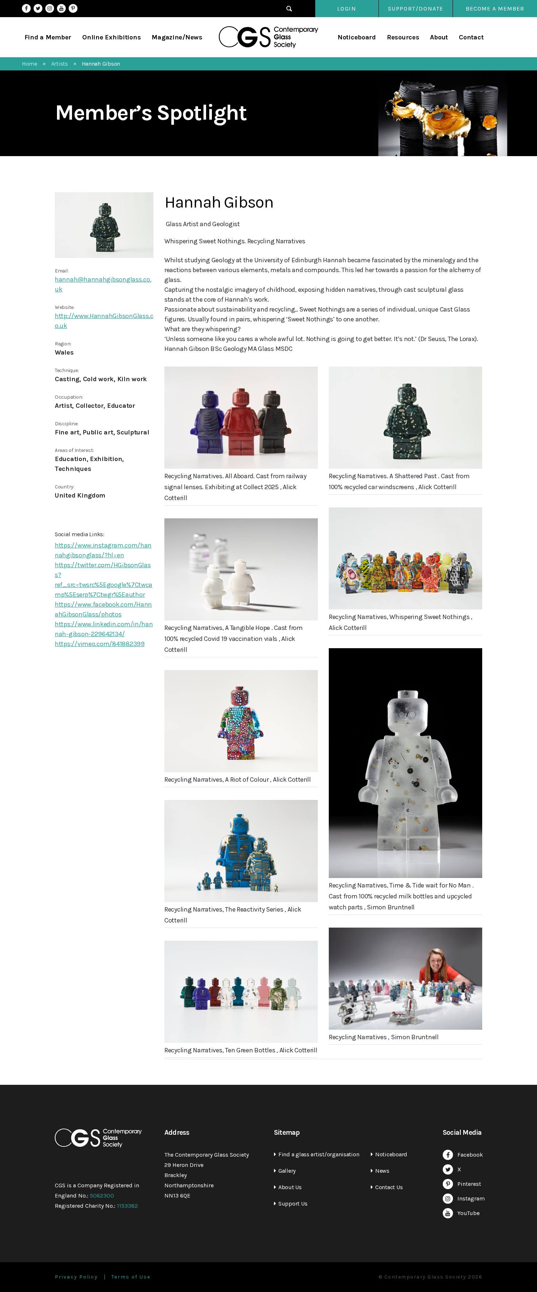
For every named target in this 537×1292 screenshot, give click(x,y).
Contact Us (389, 1187)
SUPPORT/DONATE (415, 8)
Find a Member (48, 37)
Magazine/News (177, 37)
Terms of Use (131, 1277)
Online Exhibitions (111, 37)
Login (347, 8)
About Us (290, 1187)
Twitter (38, 8)
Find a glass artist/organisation (318, 1154)
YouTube (61, 8)
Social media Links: (79, 534)
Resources (403, 37)
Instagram (49, 8)
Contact (471, 37)
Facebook (26, 8)
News (382, 1170)
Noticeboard (357, 37)
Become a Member (495, 8)
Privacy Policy (76, 1277)
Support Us (292, 1203)
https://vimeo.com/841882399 (100, 644)
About (439, 37)
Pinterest (73, 8)
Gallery (287, 1170)
